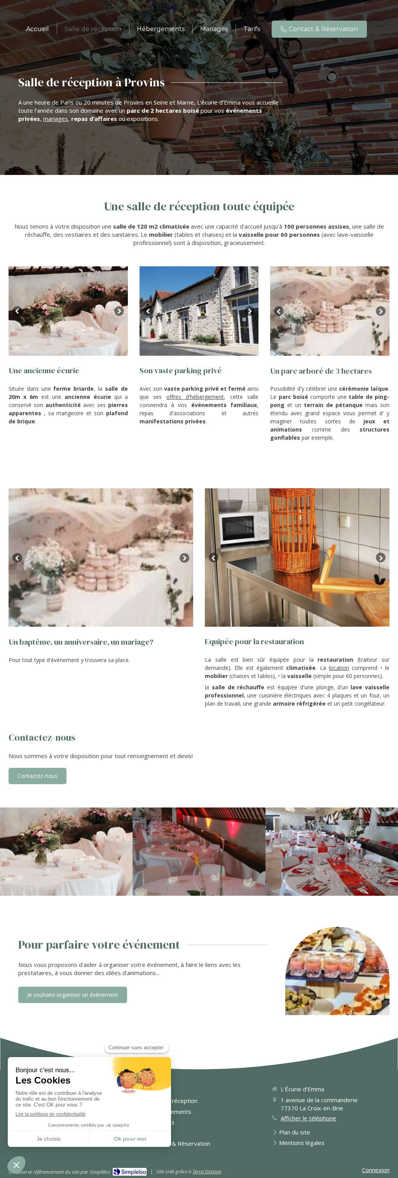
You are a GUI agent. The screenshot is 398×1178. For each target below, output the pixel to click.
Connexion (375, 1170)
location (339, 667)
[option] (68, 311)
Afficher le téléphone (308, 1118)
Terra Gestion (206, 1171)
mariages (55, 118)
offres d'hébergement (195, 396)
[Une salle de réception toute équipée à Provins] (199, 851)
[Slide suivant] (119, 311)
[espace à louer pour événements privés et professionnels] (331, 851)
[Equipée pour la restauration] (66, 851)
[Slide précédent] (17, 311)
